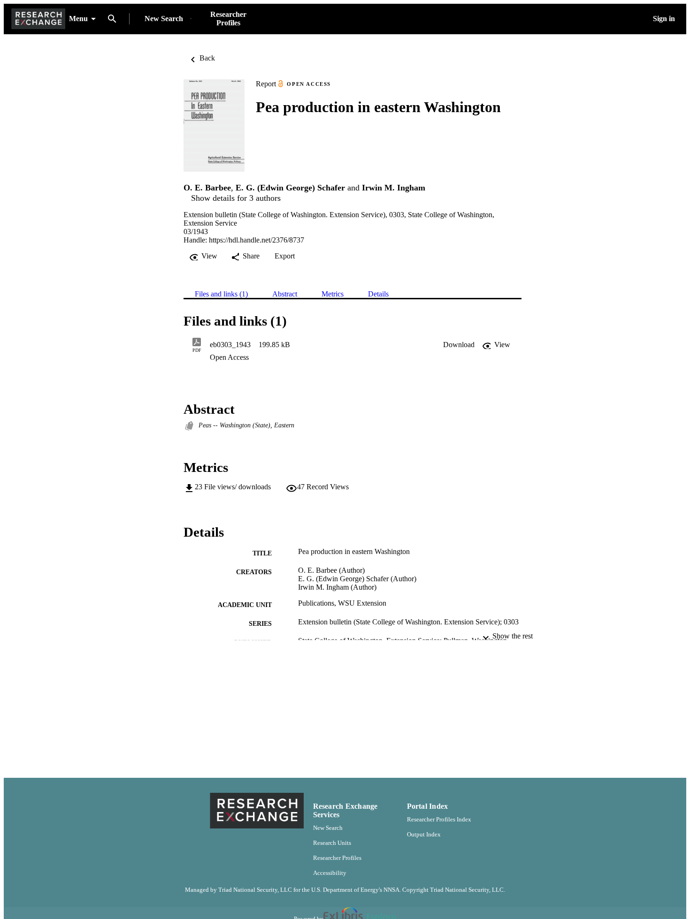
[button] (458, 345)
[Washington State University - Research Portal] (38, 19)
